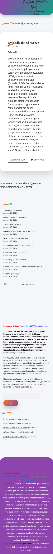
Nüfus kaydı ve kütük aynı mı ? (15, 217)
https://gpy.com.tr (33, 183)
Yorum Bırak (39, 160)
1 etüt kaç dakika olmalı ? (13, 210)
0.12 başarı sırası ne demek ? (15, 253)
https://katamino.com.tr (11, 187)
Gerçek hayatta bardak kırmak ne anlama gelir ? (22, 267)
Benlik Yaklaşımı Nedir (12, 419)
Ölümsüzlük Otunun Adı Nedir (15, 428)
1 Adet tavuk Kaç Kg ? (12, 225)
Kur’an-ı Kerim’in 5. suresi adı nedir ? (18, 246)
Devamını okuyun (19, 161)
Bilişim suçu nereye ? (11, 274)
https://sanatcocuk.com (12, 183)
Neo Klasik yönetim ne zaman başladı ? (19, 232)
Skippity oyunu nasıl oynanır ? (15, 260)
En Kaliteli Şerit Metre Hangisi (15, 437)
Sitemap (28, 187)
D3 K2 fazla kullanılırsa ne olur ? (16, 239)
